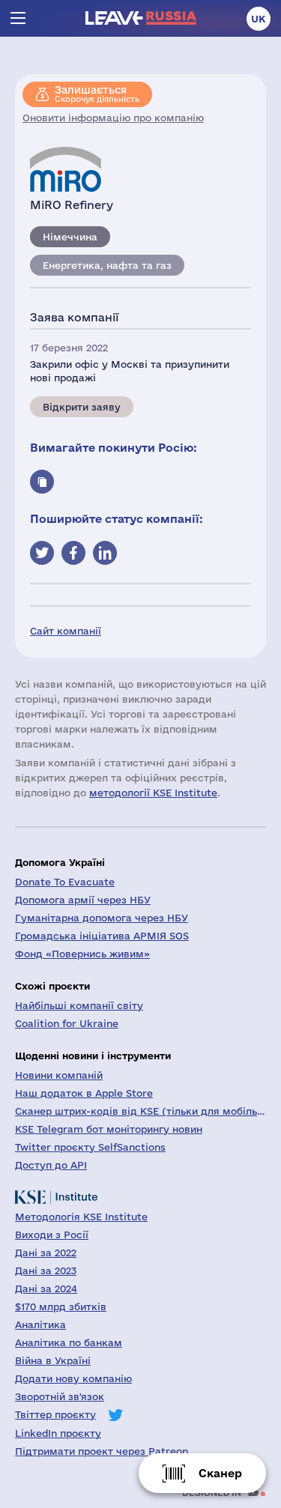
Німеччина (70, 236)
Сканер (220, 1473)
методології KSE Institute (153, 792)
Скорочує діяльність (97, 93)
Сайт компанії (65, 631)
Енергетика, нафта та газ (107, 265)
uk (258, 18)
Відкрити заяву (82, 407)
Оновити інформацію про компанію (113, 117)
